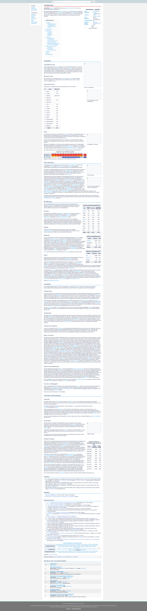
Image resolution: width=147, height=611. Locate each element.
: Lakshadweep (50, 495)
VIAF (72, 556)
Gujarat (85, 544)
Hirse (55, 197)
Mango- (81, 181)
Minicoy (76, 11)
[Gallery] (61, 577)
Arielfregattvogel (51, 186)
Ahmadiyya (56, 249)
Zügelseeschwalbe (47, 187)
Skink (69, 189)
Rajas (70, 321)
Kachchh (90, 551)
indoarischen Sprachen (63, 217)
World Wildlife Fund (73, 165)
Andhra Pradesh (59, 544)
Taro (52, 197)
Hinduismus (88, 257)
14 (79, 278)
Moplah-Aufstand (77, 271)
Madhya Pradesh (72, 545)
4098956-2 (59, 556)
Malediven (57, 66)
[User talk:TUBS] (59, 577)
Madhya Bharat (95, 551)
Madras (77, 386)
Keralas (70, 68)
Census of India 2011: (61, 516)
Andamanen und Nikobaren (62, 548)
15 (74, 344)
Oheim (76, 278)
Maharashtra (78, 545)
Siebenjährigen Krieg (75, 346)
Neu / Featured (34, 10)
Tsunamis (76, 147)
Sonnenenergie (46, 455)
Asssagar (58, 572)
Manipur (82, 545)
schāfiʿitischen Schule (54, 238)
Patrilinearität (71, 268)
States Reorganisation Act (96, 15)
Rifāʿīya (64, 241)
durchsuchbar (51, 488)
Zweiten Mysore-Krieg (63, 351)
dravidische (68, 213)
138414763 (75, 556)
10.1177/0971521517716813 (65, 480)
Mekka (98, 294)
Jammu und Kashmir (84, 551)
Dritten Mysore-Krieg (75, 360)
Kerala (49, 263)
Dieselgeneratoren (65, 443)
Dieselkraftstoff (46, 446)
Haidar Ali (96, 348)
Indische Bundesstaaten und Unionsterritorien (72, 543)
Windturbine (46, 467)
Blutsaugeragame (55, 189)
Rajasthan (67, 546)
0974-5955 (51, 532)
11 (55, 248)
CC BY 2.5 (70, 595)
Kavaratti (94, 12)
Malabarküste (58, 294)
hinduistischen (65, 321)
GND (56, 556)
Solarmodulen (50, 462)
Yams (50, 197)
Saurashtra (79, 552)
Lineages (53, 270)
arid (65, 137)
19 (73, 458)
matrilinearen (61, 342)
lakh (79, 286)
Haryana (88, 544)
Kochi (66, 429)
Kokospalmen (68, 174)
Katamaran (46, 427)
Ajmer (57, 551)
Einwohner (87, 18)
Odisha (59, 546)
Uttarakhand (87, 546)
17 (80, 442)
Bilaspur (66, 551)
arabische (90, 307)
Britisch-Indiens (85, 377)
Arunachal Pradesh (66, 544)
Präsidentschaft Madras (81, 379)
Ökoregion (69, 166)
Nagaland (95, 545)
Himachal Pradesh (94, 544)
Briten (60, 368)
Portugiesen (60, 328)
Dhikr (64, 242)
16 (67, 413)
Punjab (63, 546)
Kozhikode (65, 388)
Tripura (83, 546)
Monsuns (72, 424)
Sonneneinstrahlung (68, 455)
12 (57, 266)
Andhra (60, 551)
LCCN (63, 556)
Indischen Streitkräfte (95, 416)
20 (84, 462)
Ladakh (73, 549)
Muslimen (46, 265)
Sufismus (64, 240)
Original (84, 506)
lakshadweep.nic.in (96, 23)
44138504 (77, 529)
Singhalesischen (47, 217)
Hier (42, 605)
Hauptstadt (87, 12)
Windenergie (53, 455)
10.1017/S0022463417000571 (53, 522)
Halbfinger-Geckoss (70, 188)
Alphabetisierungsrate (48, 230)
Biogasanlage (61, 472)
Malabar (50, 380)
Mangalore (47, 354)
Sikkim (70, 546)
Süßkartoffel (46, 197)
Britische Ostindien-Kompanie (78, 368)
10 (100, 250)
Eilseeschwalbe (67, 187)
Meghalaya (87, 545)
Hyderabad (78, 551)
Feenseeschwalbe (75, 184)
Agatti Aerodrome (58, 583)
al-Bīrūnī (58, 307)
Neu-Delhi (57, 389)
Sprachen (86, 22)
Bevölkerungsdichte (89, 20)
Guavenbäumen (47, 182)
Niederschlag (46, 157)
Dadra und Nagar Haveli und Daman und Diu (81, 548)
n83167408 (67, 556)
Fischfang (59, 401)
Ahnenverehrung (66, 274)
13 (74, 267)
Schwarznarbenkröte (48, 192)
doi (59, 480)
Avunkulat (72, 278)
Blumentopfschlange (64, 191)
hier (38, 605)
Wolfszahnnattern (48, 191)
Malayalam (95, 22)
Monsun (66, 134)
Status (86, 11)
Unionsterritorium (96, 11)
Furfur (75, 568)
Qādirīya (58, 241)
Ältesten (82, 273)
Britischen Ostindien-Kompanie (58, 347)
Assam (71, 544)
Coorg (74, 551)
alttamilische (97, 302)
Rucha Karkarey (59, 586)
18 (48, 457)
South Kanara (64, 380)
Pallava (59, 304)
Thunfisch (46, 407)
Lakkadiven (61, 11)
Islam (87, 255)
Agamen (45, 189)
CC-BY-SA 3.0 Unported (79, 603)
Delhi (91, 548)
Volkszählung (50, 513)
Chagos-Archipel (60, 166)
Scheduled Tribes (68, 258)
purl (95, 518)
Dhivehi (67, 215)
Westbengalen (77, 547)
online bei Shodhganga (61, 483)
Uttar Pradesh (92, 546)
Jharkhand (59, 545)
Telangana (79, 546)
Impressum (68, 608)
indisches (67, 8)
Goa (82, 544)
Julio (57, 581)
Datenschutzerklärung (76, 608)
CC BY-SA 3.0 (69, 577)
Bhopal (63, 551)
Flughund (57, 180)
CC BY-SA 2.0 (64, 581)
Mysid (64, 568)
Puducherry (83, 549)
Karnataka (63, 545)
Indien (68, 578)
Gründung (87, 14)
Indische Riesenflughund (69, 180)
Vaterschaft (61, 278)
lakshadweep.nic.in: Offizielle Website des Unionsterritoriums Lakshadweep (59, 496)
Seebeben (71, 147)
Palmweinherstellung (73, 247)
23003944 (55, 486)
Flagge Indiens (53, 565)
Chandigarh (70, 548)
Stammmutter (52, 274)
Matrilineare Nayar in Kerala (54, 280)
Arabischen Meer (59, 12)
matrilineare (79, 263)
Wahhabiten (74, 248)
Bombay (70, 551)
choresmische (50, 307)
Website (86, 23)
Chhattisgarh (78, 544)
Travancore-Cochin (84, 552)
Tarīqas (51, 241)
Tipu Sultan (72, 351)
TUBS (57, 577)
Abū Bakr (50, 316)
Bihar (74, 544)
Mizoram (91, 545)
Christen (67, 251)
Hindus (45, 251)
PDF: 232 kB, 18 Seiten (79, 480)
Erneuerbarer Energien (72, 454)
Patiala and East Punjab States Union (69, 552)
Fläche (86, 17)
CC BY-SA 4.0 (83, 568)
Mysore (63, 358)
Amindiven (67, 11)
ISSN (48, 532)
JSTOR (51, 486)
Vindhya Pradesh (92, 552)
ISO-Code (86, 24)
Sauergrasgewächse (69, 170)
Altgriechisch (86, 300)
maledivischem (77, 319)
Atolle (46, 13)
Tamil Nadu (74, 546)
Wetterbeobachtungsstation (67, 146)
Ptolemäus (79, 301)
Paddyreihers (59, 184)
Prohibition (95, 412)
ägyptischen (70, 301)
